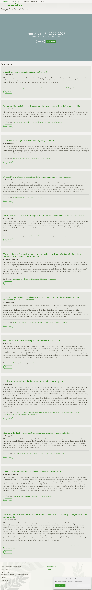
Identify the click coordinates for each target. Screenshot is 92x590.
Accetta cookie (60, 585)
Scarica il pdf (40, 41)
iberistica (64, 322)
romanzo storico (18, 236)
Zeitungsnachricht (9, 548)
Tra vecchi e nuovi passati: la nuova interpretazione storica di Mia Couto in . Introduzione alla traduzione (42, 255)
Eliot (23, 197)
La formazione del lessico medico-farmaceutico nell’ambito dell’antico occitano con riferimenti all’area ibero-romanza (41, 298)
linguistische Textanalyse (29, 415)
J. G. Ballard (27, 159)
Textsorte (77, 546)
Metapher (61, 546)
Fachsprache (17, 453)
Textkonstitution (18, 546)
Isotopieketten (33, 453)
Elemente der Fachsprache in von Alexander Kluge (38, 433)
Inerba (6, 588)
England (15, 363)
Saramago (27, 236)
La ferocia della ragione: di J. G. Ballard (29, 140)
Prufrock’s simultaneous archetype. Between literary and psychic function (37, 177)
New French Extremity (48, 88)
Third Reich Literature (45, 496)
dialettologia (42, 122)
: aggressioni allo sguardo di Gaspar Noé (26, 72)
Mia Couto (43, 279)
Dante (28, 197)
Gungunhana (52, 279)
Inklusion (18, 415)
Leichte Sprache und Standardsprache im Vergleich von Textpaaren (34, 381)
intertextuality (17, 197)
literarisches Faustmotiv (57, 453)
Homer (33, 197)
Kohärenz (25, 453)
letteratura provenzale (42, 322)
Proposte (26, 1)
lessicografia (51, 122)
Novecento (50, 236)
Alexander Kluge (44, 453)
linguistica (58, 122)
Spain (45, 363)
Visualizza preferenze (83, 585)
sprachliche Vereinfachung (64, 412)
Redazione (34, 1)
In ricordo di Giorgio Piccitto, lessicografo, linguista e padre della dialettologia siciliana (42, 106)
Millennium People (38, 159)
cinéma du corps (34, 88)
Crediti (49, 569)
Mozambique (35, 279)
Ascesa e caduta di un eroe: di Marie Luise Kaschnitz (33, 471)
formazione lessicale (19, 322)
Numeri (5, 1)
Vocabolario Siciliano (30, 122)
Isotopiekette (37, 546)
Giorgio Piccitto (18, 122)
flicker (68, 88)
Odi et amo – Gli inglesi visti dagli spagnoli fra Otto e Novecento (32, 340)
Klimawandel (69, 546)
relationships (23, 363)
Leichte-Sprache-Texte (27, 412)
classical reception (31, 496)
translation (16, 279)
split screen (74, 88)
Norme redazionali (52, 566)
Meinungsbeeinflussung (49, 546)
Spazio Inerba (16, 1)
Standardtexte (39, 412)
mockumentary (60, 88)
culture (30, 363)
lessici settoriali (55, 322)
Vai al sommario (51, 41)
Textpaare (16, 412)
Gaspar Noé (25, 88)
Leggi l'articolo (8, 92)
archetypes (39, 197)
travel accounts (38, 363)
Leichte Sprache (49, 412)
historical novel (25, 279)
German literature (18, 496)
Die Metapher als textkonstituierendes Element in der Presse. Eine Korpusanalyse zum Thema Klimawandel (46, 515)
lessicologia (30, 322)
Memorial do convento (38, 236)
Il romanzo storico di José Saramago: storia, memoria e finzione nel (43, 215)
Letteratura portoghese (61, 236)
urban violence (17, 159)
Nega (71, 585)
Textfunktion (28, 546)
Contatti (42, 1)
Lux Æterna (16, 88)
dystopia (47, 159)
